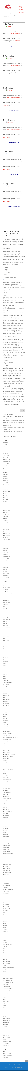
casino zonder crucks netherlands (10, 737)
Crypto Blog (5, 762)
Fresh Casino (10, 120)
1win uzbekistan (6, 602)
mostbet (5, 832)
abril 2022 (5, 550)
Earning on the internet (8, 769)
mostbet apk (5, 834)
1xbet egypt (5, 621)
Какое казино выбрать (8, 1014)
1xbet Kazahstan (6, 627)
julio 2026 (5, 444)
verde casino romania (8, 982)
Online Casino (6, 883)
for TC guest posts (7, 775)
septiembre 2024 (6, 491)
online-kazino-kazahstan (8, 889)
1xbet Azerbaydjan (7, 615)
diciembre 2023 (6, 510)
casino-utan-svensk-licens (9, 743)
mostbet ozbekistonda (8, 853)
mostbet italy (6, 847)
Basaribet (5, 693)
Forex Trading (6, 777)
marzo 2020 (5, 571)
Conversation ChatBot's (8, 756)
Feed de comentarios (7, 1055)
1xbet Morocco (6, 636)
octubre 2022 (6, 537)
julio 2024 (5, 495)
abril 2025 (5, 476)
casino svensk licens (7, 733)
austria (4, 663)
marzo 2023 (5, 527)
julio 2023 (5, 518)
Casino (4, 722)
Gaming (4, 786)
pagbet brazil (6, 893)
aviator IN (5, 674)
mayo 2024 (5, 499)
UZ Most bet (5, 976)
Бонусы (4, 999)
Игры (4, 1003)
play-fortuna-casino (7, 917)
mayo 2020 (5, 567)
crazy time (5, 760)
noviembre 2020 (6, 556)
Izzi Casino (9, 151)
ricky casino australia (7, 944)
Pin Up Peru (5, 910)
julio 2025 (5, 470)
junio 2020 (5, 565)
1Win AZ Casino (6, 587)
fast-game (5, 773)
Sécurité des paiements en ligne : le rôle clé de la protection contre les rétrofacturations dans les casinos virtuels (13, 424)
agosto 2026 (5, 442)
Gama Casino (6, 781)
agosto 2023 (5, 516)
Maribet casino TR (7, 805)
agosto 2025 (5, 468)
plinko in (5, 921)
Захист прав (5, 1001)
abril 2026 (5, 451)
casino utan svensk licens (8, 735)
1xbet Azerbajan (6, 613)
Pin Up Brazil (6, 904)
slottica (4, 955)
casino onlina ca (6, 727)
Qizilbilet (5, 929)
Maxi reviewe (6, 809)
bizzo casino (5, 708)
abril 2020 (5, 569)
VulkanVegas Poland (7, 995)
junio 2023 (5, 520)
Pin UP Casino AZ (6, 908)
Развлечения (6, 1035)
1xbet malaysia (6, 634)
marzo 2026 (5, 453)
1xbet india (5, 625)
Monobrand (5, 824)
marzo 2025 (5, 478)
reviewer (5, 942)
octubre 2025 (6, 463)
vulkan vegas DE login (8, 988)
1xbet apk (5, 608)
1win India (5, 596)
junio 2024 (5, 497)
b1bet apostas (6, 684)
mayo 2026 (5, 449)
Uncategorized (6, 974)
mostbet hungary (7, 845)
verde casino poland (7, 980)
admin (6, 15)
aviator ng (5, 678)
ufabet (4, 971)
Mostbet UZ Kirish (7, 862)
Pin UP (4, 902)
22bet (4, 644)
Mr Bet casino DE (7, 868)
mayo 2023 (5, 522)
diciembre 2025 (6, 459)
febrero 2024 (6, 506)
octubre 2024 (6, 489)
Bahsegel (5, 689)
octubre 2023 (6, 514)
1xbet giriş (5, 623)
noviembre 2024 (6, 487)
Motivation (5, 866)
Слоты (4, 1039)
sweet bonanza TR (7, 963)
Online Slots (5, 887)
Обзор (4, 1031)
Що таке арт (5, 1043)
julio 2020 (5, 563)
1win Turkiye (6, 600)
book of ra (5, 712)
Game (4, 784)
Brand (4, 716)
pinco (4, 912)
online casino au (6, 885)
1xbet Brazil (5, 617)
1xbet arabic (5, 610)
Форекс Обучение (7, 1041)
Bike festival (5, 701)
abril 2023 (5, 525)
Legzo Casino (10, 183)
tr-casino (5, 965)
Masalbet (5, 807)
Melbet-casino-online (7, 811)
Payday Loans (6, 895)
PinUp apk (5, 914)
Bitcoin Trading (6, 705)
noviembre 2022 (6, 535)
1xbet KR (5, 632)
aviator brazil (6, 667)
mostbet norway (6, 851)
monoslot (5, 830)
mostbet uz (5, 860)
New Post (5, 879)
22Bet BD (5, 646)
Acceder (4, 1051)
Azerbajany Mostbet (7, 682)
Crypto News (6, 765)
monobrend (5, 826)
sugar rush (5, 959)
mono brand (5, 819)
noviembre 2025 (6, 461)
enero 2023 (5, 531)
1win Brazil (5, 591)
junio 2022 (5, 546)
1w (3, 585)
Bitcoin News (6, 703)
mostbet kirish (6, 849)
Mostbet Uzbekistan (7, 864)
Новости (5, 1026)
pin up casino (6, 906)
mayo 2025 (5, 474)
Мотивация (5, 1024)
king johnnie (5, 803)
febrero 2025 (6, 480)
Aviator (4, 665)
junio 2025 (5, 472)
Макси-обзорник (7, 1020)
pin (3, 900)
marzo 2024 (5, 503)
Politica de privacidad (13, 1064)
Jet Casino (9, 88)
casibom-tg (5, 720)
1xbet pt (5, 638)
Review (4, 938)
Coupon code (6, 758)
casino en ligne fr (7, 724)
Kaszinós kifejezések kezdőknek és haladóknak (13, 420)
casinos (4, 746)
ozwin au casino (6, 891)
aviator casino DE (7, 670)
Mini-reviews (6, 815)
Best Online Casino (7, 699)
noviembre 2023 (6, 512)
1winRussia (5, 604)
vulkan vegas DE (6, 986)
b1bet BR (5, 686)
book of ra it (5, 714)
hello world (5, 790)
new (4, 876)
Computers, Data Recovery (9, 754)
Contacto (20, 1067)
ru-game (5, 946)
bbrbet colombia (6, 695)
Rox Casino (9, 56)
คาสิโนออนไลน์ (6, 1045)
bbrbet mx (5, 697)
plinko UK (5, 923)
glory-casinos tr (6, 788)
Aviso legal (13, 1066)
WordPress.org (6, 1057)
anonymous (5, 661)
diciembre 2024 (6, 484)
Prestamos (5, 927)
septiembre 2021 (6, 554)
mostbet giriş (6, 843)
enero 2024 (5, 508)
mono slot (5, 822)
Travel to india (6, 969)
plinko (4, 919)
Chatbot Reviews (6, 752)
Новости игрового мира (8, 1028)
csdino (4, 767)
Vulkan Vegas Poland (7, 993)
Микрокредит (6, 1022)
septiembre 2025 (6, 466)
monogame (5, 828)
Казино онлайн (6, 1009)
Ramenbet (5, 931)
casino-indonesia (7, 741)
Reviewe (5, 940)
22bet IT (4, 648)
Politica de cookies (9, 1067)
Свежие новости (6, 1037)
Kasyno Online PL (7, 800)
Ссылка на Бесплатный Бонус (14, 33)
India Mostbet (6, 796)
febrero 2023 (6, 529)
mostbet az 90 (6, 836)
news (4, 881)
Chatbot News (6, 750)
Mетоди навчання (7, 874)
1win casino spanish (7, 594)
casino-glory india (7, 739)
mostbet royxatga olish (8, 855)
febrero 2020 (6, 573)
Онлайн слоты (6, 1033)
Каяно (4, 1016)
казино (4, 1007)
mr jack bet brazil (7, 870)
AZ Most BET (5, 680)
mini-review (5, 813)
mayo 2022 (5, 548)
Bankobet (5, 691)
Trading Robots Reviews (8, 967)
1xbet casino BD (6, 619)
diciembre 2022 (6, 533)
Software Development (8, 957)
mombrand (5, 817)
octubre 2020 (6, 558)
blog (4, 710)
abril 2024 (5, 501)
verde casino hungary (8, 978)
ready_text (5, 933)
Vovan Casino (6, 984)
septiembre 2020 (6, 561)
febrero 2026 (6, 455)
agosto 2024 (5, 493)
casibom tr (5, 718)
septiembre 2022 (6, 539)
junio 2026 (5, 447)
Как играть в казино (7, 1012)
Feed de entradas (7, 1053)
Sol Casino (9, 24)
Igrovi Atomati (18, 15)
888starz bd (5, 657)
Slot (3, 948)
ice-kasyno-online (7, 792)
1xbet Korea (5, 629)
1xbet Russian (6, 640)
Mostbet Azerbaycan (7, 841)
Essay (4, 771)
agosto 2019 (5, 575)
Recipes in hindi (6, 936)
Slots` (4, 952)
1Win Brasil (5, 589)
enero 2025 (5, 482)
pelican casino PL (7, 898)
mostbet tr (5, 857)
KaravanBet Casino (7, 798)
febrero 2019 (6, 577)
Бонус (4, 997)
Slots (4, 950)
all (3, 659)
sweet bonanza (6, 961)
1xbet (4, 606)
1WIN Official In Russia (8, 598)
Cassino (4, 748)
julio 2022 (5, 544)
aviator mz (5, 676)
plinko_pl (5, 925)
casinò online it (6, 731)
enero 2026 (5, 457)
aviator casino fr (6, 672)
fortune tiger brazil (7, 779)
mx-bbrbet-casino (7, 872)
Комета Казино (6, 1018)
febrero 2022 (6, 552)
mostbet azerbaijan (7, 838)
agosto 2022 (5, 542)
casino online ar (6, 729)
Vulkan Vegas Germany (8, 990)
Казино (4, 1005)
